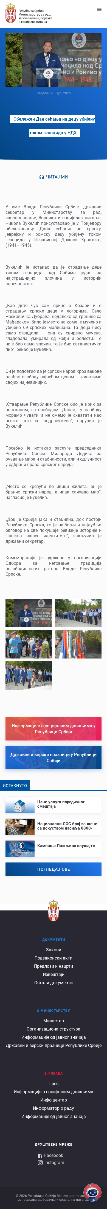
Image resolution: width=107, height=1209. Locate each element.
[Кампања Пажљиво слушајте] (53, 844)
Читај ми (57, 177)
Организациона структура (53, 1029)
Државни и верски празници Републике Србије (54, 1045)
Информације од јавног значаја (53, 1037)
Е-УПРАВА (53, 1073)
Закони (53, 949)
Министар (53, 1020)
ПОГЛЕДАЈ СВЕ (53, 869)
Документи (53, 940)
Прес (53, 1083)
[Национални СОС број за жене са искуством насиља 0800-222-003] (53, 825)
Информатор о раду (53, 1108)
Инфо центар (53, 1100)
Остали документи (53, 982)
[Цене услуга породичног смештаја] (53, 802)
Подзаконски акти (53, 958)
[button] (28, 613)
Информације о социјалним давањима (53, 1091)
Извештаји (53, 974)
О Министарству (53, 1011)
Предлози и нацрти (53, 966)
